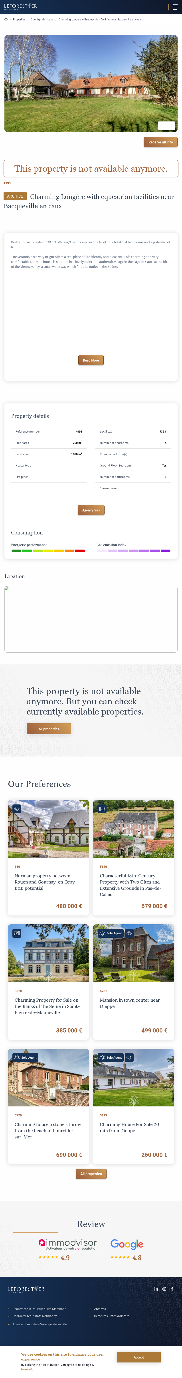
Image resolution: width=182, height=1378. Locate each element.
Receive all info (160, 142)
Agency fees (91, 510)
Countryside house (42, 19)
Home (6, 19)
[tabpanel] (91, 84)
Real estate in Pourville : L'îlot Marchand (39, 1309)
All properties (49, 729)
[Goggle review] (127, 1244)
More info (27, 1369)
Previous (162, 125)
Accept (139, 1357)
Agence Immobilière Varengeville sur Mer (40, 1324)
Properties (19, 19)
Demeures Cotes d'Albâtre (111, 1316)
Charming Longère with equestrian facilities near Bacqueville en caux (100, 19)
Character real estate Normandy (35, 1316)
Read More (91, 360)
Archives (100, 1309)
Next (170, 125)
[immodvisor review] (68, 1244)
